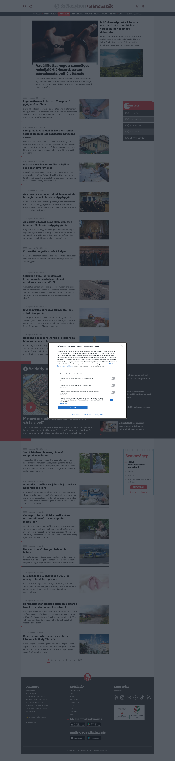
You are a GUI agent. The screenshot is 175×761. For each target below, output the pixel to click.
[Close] (122, 346)
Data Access (87, 415)
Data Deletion (76, 415)
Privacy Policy (99, 415)
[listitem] (87, 374)
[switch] (112, 378)
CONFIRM (73, 407)
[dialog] (87, 380)
